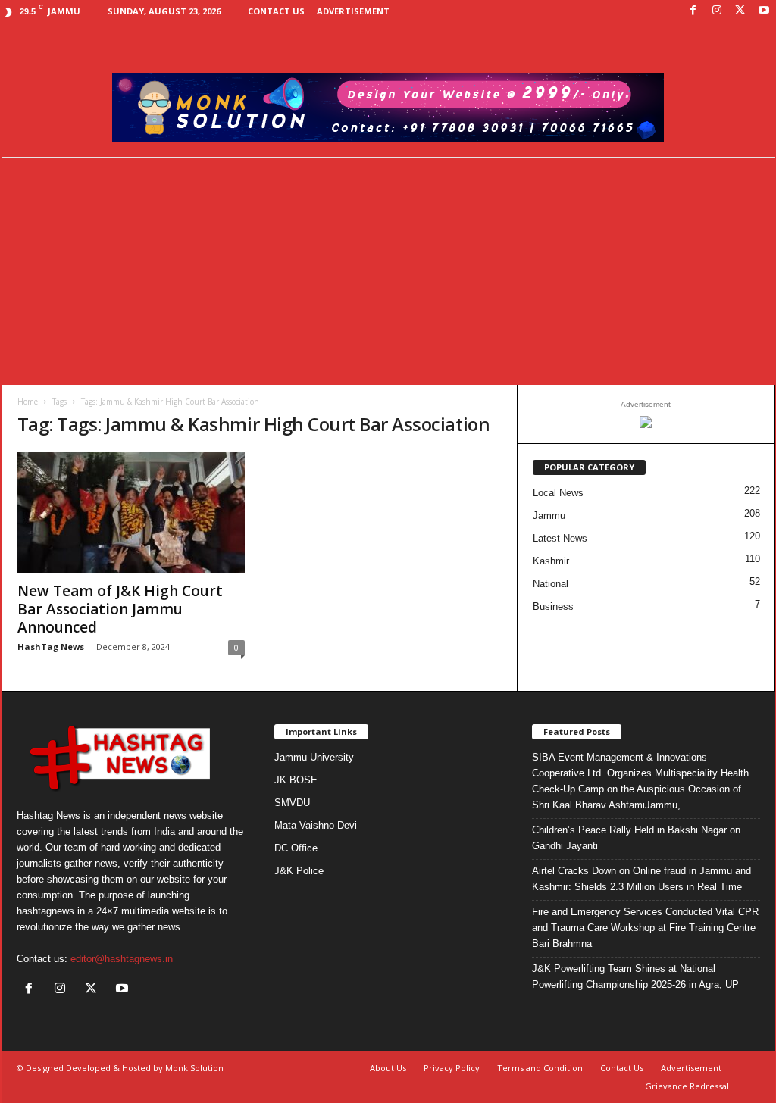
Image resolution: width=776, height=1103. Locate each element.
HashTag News (50, 646)
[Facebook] (693, 11)
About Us (388, 1067)
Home (27, 401)
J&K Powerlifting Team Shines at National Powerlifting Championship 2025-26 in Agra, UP (635, 976)
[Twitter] (740, 11)
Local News (558, 492)
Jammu (549, 515)
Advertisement (353, 11)
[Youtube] (764, 11)
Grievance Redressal (687, 1086)
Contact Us (276, 11)
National (550, 583)
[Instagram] (717, 11)
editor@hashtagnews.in (121, 958)
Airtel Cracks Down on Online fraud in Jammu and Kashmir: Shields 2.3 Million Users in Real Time (641, 878)
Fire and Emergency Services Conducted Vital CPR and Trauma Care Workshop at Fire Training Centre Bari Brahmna (645, 927)
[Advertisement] (388, 271)
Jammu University (314, 757)
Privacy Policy (452, 1067)
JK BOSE (296, 780)
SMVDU (292, 802)
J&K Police (299, 870)
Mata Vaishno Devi (315, 825)
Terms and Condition (540, 1067)
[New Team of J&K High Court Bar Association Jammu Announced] (131, 512)
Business (553, 606)
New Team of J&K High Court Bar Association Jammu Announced (120, 609)
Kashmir (551, 561)
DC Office (296, 848)
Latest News (560, 538)
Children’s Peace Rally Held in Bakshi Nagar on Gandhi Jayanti (636, 837)
